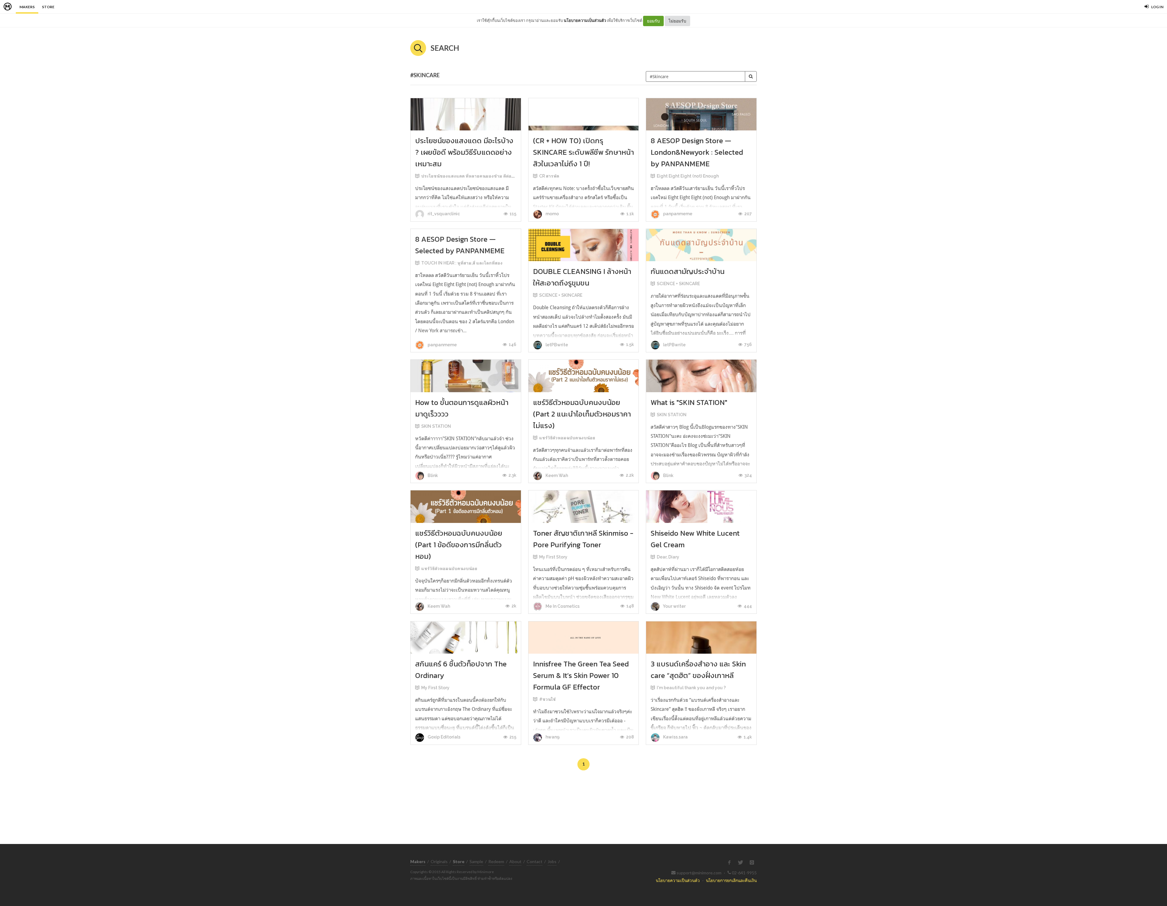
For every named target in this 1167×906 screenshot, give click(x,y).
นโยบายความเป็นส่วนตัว (585, 20)
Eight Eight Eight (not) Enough (688, 176)
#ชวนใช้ (547, 699)
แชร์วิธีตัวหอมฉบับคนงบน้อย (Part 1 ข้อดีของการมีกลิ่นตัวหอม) (458, 545)
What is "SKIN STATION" (689, 402)
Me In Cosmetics (562, 606)
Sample (476, 861)
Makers (27, 7)
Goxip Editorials (443, 737)
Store (48, 7)
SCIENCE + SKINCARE (560, 295)
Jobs (552, 861)
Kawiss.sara (675, 737)
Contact (534, 861)
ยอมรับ (653, 20)
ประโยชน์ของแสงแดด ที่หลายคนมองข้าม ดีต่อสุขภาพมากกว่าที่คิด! (486, 176)
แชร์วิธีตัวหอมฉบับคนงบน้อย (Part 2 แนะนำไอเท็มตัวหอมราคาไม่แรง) (582, 414)
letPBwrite (556, 344)
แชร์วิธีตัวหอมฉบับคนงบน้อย (567, 437)
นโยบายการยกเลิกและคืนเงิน (731, 880)
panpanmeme (677, 213)
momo (552, 213)
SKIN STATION (436, 426)
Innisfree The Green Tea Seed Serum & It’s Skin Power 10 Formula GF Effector (581, 675)
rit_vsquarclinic (443, 213)
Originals (439, 861)
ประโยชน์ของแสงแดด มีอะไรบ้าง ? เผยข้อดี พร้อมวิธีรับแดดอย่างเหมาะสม (464, 152)
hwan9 (552, 737)
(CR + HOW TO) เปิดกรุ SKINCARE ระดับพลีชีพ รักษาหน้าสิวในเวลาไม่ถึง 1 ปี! (583, 152)
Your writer (674, 606)
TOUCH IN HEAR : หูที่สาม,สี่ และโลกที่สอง (462, 263)
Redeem (496, 861)
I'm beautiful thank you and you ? (691, 687)
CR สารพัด (549, 176)
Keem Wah (556, 475)
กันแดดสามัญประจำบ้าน (688, 271)
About (515, 861)
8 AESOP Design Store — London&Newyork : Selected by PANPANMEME (697, 152)
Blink (432, 475)
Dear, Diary (668, 557)
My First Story (553, 557)
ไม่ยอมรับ (677, 20)
